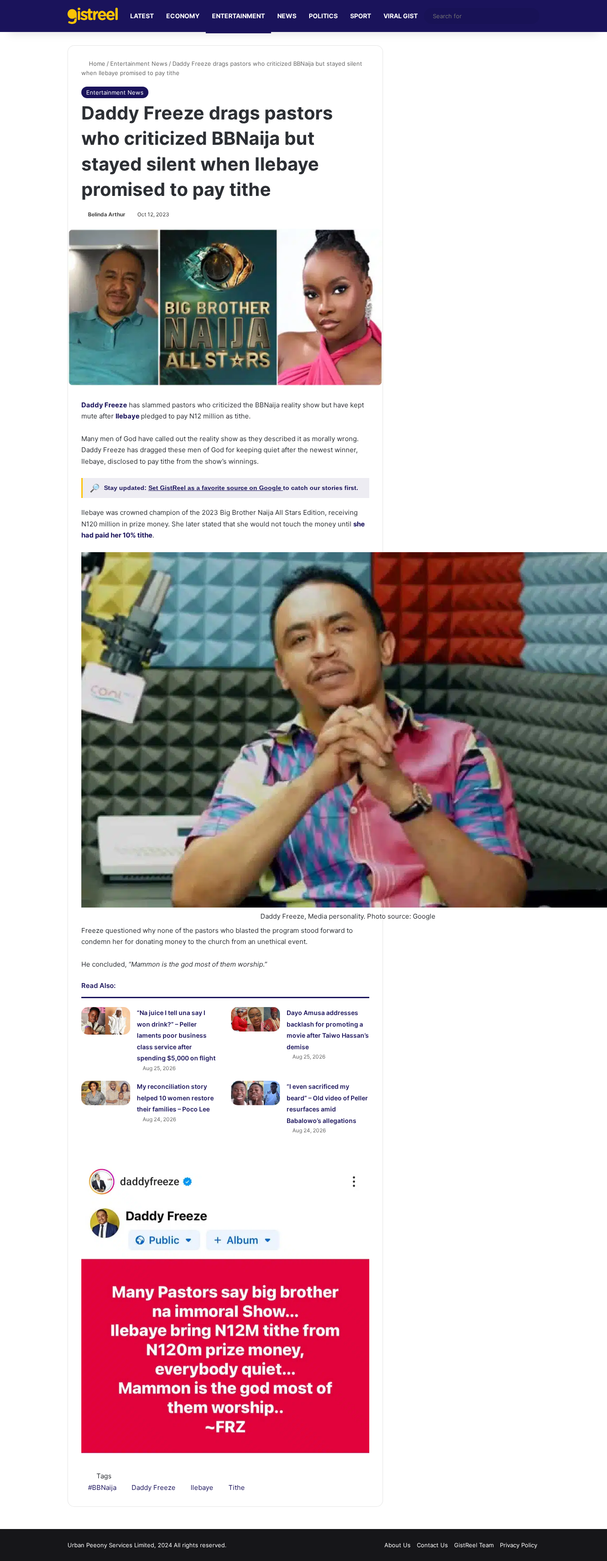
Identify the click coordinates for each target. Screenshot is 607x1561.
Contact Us (432, 1545)
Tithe (236, 1487)
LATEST (142, 16)
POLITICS (323, 16)
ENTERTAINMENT (238, 16)
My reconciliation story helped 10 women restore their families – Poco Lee (175, 1098)
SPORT (360, 16)
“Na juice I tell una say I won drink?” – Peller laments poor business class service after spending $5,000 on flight (176, 1035)
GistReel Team (474, 1545)
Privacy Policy (518, 1545)
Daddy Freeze (104, 405)
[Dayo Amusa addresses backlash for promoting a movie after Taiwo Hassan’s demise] (255, 1019)
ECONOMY (183, 16)
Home (96, 63)
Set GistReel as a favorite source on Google (215, 487)
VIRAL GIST (400, 16)
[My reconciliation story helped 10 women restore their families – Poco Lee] (105, 1093)
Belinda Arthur (106, 214)
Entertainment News (139, 63)
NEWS (286, 16)
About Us (397, 1545)
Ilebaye (128, 416)
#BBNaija (102, 1487)
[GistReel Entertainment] (93, 16)
